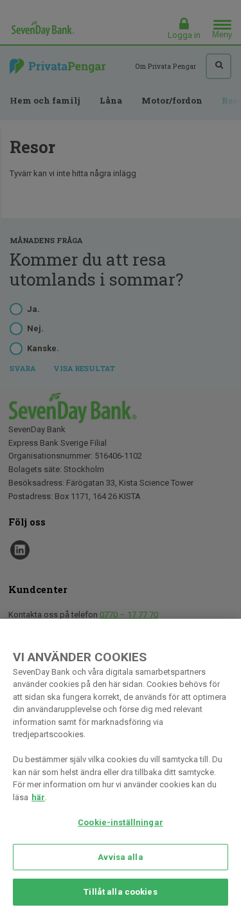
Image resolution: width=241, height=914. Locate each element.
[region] (120, 766)
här (38, 797)
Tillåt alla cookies (120, 892)
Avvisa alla (120, 857)
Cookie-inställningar (120, 822)
